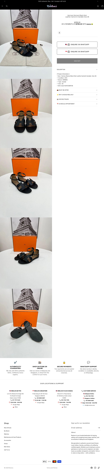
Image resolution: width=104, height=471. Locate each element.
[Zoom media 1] (26, 44)
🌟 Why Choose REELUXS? (65, 94)
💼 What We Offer (63, 90)
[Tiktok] (99, 468)
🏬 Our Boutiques (63, 99)
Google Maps (16, 404)
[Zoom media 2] (26, 113)
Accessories (7, 440)
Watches (6, 434)
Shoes (6, 443)
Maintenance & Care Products (12, 437)
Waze (16, 407)
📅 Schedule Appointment (66, 104)
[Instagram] (95, 468)
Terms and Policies (52, 468)
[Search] (6, 6)
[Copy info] (59, 32)
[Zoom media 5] (26, 323)
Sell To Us (7, 450)
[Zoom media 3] (26, 182)
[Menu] (2, 6)
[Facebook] (91, 468)
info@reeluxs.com (90, 405)
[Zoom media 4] (26, 253)
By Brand (6, 431)
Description (61, 69)
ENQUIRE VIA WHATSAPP (77, 44)
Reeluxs (11, 468)
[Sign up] (99, 428)
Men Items (7, 446)
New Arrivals (7, 427)
